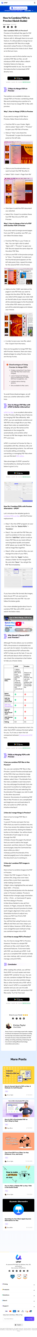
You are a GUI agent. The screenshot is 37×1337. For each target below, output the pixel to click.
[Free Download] (18, 78)
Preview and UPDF (26, 735)
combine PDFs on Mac (12, 516)
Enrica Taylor (6, 24)
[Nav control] (35, 3)
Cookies (21, 1329)
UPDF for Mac (9, 412)
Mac (6, 1091)
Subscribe (29, 1319)
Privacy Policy (27, 1328)
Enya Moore (10, 1128)
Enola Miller (10, 1227)
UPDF (5, 3)
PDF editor (20, 456)
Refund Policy (27, 1329)
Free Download (18, 78)
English (19, 1324)
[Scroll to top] (33, 1333)
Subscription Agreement (12, 1329)
